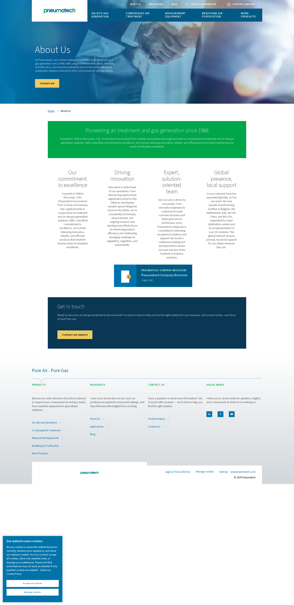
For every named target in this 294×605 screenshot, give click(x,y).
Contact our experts (75, 335)
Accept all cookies (32, 583)
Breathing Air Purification (212, 15)
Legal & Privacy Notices (177, 472)
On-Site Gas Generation (100, 15)
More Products (248, 15)
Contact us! (47, 83)
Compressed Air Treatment (137, 15)
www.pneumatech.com (243, 472)
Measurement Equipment (175, 15)
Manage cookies (205, 472)
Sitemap (223, 472)
